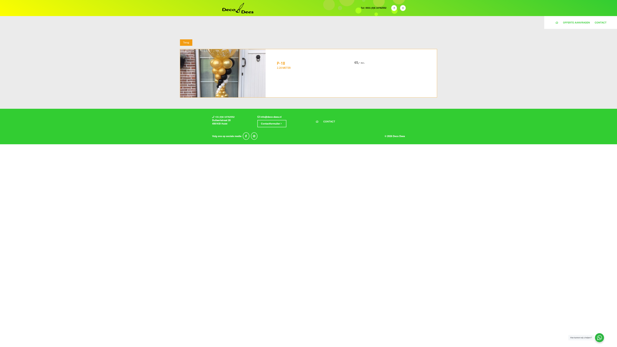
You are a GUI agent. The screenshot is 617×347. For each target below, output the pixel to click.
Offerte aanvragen (576, 22)
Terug (186, 42)
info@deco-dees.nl (271, 117)
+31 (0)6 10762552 (225, 117)
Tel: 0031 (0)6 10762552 (373, 8)
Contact (601, 22)
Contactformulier (271, 123)
